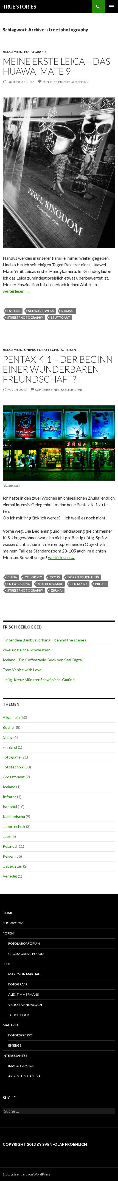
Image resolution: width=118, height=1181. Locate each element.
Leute (8, 964)
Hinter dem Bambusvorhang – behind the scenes (44, 640)
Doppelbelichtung (83, 577)
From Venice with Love (22, 669)
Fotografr (17, 984)
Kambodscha (14, 816)
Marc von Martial (24, 974)
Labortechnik (14, 826)
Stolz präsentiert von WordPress (26, 1174)
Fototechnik (50, 350)
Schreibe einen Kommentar (66, 82)
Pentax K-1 (79, 584)
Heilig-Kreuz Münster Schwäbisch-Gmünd (39, 679)
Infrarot (9, 796)
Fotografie (35, 52)
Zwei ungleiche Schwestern (26, 650)
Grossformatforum (26, 954)
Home (8, 913)
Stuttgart (60, 317)
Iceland (9, 786)
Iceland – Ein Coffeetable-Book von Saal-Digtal (43, 659)
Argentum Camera (24, 1076)
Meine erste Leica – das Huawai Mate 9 (56, 66)
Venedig (10, 876)
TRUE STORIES (19, 7)
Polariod (10, 846)
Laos (7, 836)
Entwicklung (18, 584)
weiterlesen (16, 291)
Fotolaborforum (24, 943)
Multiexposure (50, 584)
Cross (55, 577)
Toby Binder (18, 1015)
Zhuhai (57, 590)
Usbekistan (12, 866)
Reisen (70, 350)
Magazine (11, 1025)
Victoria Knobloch (25, 1005)
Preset (100, 584)
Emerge (14, 1045)
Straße (67, 311)
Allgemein (13, 52)
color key (33, 577)
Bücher (9, 727)
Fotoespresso (20, 1035)
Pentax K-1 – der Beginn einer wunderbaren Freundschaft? (58, 369)
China (29, 350)
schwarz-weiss (41, 311)
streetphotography (25, 317)
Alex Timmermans (23, 994)
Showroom (13, 923)
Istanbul (10, 806)
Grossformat (14, 776)
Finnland (10, 747)
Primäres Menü (111, 6)
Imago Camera (20, 1066)
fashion (14, 311)
